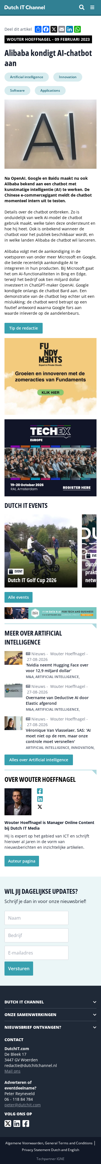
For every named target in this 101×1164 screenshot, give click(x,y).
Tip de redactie (23, 328)
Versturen (18, 968)
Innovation (68, 77)
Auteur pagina (21, 861)
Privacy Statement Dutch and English (50, 1149)
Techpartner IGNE (50, 1158)
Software (17, 90)
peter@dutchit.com (22, 1104)
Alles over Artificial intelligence (38, 759)
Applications (50, 90)
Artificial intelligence (26, 77)
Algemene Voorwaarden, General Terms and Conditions (49, 1143)
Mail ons (12, 1071)
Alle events (18, 597)
